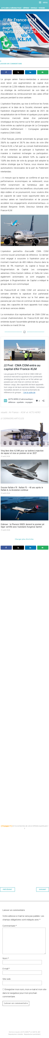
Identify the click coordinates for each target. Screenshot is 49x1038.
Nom (6, 958)
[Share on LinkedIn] (30, 72)
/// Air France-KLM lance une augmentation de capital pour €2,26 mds (24, 25)
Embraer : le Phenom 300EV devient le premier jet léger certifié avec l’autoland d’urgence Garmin (22, 525)
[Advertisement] (25, 662)
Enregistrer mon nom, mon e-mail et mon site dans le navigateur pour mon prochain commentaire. (24, 993)
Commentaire (10, 926)
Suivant (42, 889)
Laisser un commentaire (11, 63)
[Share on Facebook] (6, 72)
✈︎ (0, 61)
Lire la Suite (11, 47)
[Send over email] (42, 72)
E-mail (6, 968)
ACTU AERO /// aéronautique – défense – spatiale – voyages (23, 8)
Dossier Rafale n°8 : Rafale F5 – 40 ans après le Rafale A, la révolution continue (22, 488)
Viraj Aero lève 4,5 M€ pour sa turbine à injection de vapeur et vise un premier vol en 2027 (22, 452)
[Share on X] (18, 72)
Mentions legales (14, 1032)
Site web (7, 979)
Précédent (7, 889)
